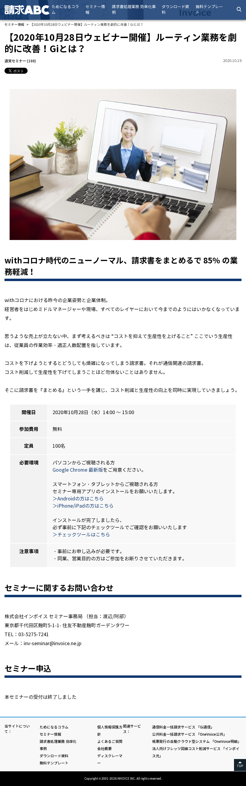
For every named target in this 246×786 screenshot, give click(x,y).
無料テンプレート (209, 9)
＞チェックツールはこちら (81, 535)
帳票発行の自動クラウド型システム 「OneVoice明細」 (196, 741)
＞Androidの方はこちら (78, 499)
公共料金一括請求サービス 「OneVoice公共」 (189, 734)
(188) (20, 61)
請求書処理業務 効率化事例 (134, 9)
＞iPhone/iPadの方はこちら (83, 506)
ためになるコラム (65, 9)
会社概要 (104, 748)
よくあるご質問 (109, 741)
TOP (240, 766)
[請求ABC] (27, 10)
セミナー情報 (95, 9)
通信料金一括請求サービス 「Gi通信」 (183, 727)
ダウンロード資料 (175, 9)
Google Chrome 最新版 (77, 470)
